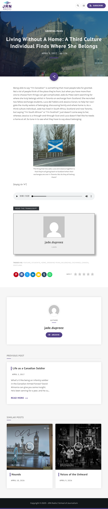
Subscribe (96, 5)
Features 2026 (18, 465)
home (43, 263)
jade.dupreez (54, 242)
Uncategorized (67, 465)
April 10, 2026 (18, 480)
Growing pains (54, 31)
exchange (76, 263)
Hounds (16, 474)
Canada (85, 263)
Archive (53, 334)
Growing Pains (53, 263)
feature (27, 263)
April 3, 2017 (49, 53)
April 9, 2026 (66, 480)
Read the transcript (26, 208)
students (36, 263)
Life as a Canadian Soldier (29, 368)
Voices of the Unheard (74, 474)
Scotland (17, 265)
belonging (66, 263)
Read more (19, 398)
